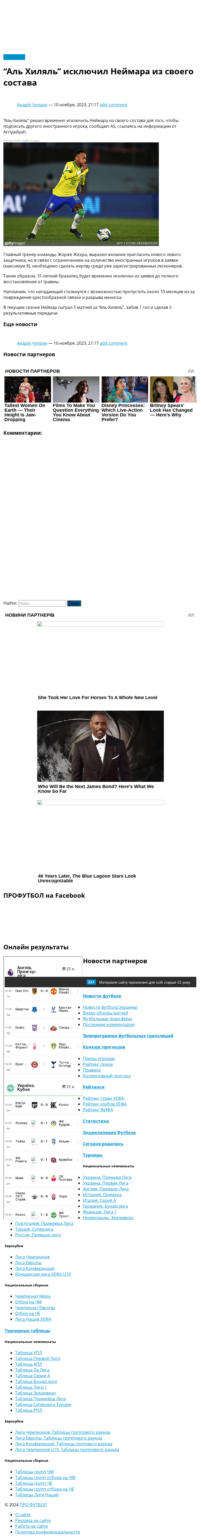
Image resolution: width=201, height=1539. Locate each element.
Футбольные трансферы (107, 1019)
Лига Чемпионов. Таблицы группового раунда (62, 1432)
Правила (92, 1070)
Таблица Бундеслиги (36, 1381)
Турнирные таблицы (28, 1331)
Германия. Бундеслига (105, 1206)
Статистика (96, 1121)
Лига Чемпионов (32, 1257)
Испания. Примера (102, 1194)
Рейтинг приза (98, 1064)
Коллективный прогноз (107, 1076)
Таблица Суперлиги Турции (43, 1404)
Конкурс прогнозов (104, 1047)
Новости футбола (102, 996)
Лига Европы (28, 1262)
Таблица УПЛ (28, 1353)
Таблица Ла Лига (32, 1370)
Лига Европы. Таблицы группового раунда (58, 1438)
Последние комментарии (109, 1024)
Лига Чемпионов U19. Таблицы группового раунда (67, 1449)
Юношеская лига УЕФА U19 (43, 1274)
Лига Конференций (34, 1268)
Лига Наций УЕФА (33, 1319)
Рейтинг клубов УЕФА (105, 1104)
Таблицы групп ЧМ (34, 1472)
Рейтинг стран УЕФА (103, 1098)
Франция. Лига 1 (100, 1212)
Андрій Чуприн (32, 105)
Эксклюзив (14, 57)
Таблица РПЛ (28, 1410)
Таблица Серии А (32, 1376)
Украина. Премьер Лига (107, 1177)
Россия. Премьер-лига (38, 1235)
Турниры (93, 1155)
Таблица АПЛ (28, 1364)
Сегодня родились (103, 1144)
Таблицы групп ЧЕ (33, 1483)
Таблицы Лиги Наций (37, 1495)
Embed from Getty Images (21, 140)
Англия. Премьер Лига (106, 1189)
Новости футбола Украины (110, 1007)
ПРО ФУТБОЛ (33, 1505)
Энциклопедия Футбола (109, 1132)
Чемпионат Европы (35, 1308)
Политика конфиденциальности (47, 1532)
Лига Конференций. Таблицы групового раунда (63, 1444)
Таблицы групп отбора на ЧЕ (44, 1489)
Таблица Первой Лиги (37, 1358)
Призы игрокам (99, 1058)
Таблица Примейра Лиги (40, 1399)
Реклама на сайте (33, 1520)
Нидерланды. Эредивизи (108, 1217)
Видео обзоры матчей (105, 1013)
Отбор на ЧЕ (27, 1313)
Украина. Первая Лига (105, 1183)
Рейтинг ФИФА (98, 1110)
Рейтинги (94, 1087)
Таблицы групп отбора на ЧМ (45, 1477)
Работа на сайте (31, 1526)
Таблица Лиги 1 (31, 1387)
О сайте (23, 1515)
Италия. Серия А (99, 1200)
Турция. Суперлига (34, 1229)
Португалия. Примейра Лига (44, 1223)
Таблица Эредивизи (35, 1393)
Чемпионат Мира (33, 1296)
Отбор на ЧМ (28, 1302)
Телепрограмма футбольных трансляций (128, 1036)
